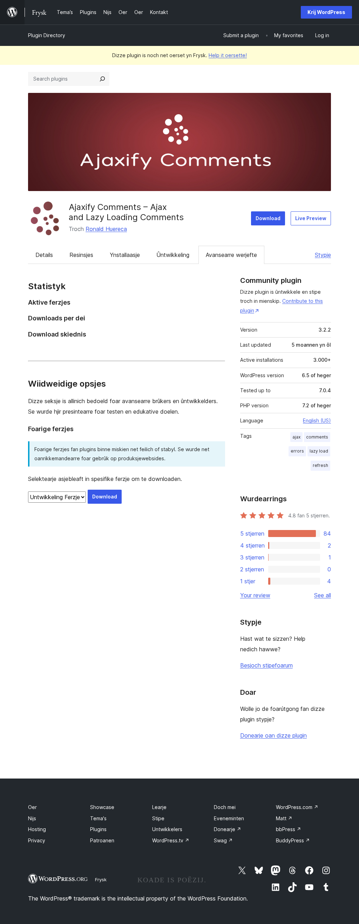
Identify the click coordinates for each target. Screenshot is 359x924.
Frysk (101, 879)
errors (297, 451)
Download (268, 218)
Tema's (98, 818)
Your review (255, 595)
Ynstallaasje (125, 254)
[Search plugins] (102, 79)
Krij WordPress (326, 12)
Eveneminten (229, 818)
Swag (223, 840)
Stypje (323, 254)
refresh (320, 465)
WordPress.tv (170, 840)
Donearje (227, 829)
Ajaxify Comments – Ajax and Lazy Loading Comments (126, 212)
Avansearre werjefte (231, 254)
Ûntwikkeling (172, 254)
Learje (159, 807)
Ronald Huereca (106, 228)
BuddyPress (293, 840)
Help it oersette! (228, 55)
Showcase (102, 807)
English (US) (317, 420)
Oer (32, 807)
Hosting (37, 829)
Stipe (158, 818)
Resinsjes (81, 254)
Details (44, 254)
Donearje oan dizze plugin (273, 735)
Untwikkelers (167, 829)
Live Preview (310, 218)
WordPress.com (297, 807)
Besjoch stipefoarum (266, 665)
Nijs (32, 818)
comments (317, 437)
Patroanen (102, 840)
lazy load (319, 451)
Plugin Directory (46, 35)
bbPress (288, 829)
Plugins (98, 829)
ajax (296, 437)
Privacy (36, 840)
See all (322, 595)
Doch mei (225, 807)
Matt (284, 818)
